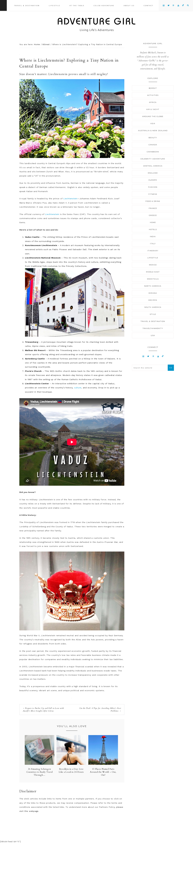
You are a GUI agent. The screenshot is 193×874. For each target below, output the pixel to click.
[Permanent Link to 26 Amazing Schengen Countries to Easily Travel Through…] (39, 764)
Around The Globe (152, 116)
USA (153, 335)
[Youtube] (158, 356)
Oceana (153, 293)
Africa (153, 102)
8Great (153, 88)
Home (153, 222)
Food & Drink (153, 201)
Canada (153, 145)
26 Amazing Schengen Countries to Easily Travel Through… (39, 772)
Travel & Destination (153, 321)
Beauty (153, 138)
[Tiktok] (162, 356)
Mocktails (153, 279)
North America (152, 286)
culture (77, 387)
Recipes (152, 300)
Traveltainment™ (153, 328)
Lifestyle (153, 258)
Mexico (153, 265)
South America (152, 307)
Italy (153, 244)
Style (153, 314)
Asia (152, 123)
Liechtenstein (70, 198)
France (153, 208)
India (153, 237)
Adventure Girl (96, 24)
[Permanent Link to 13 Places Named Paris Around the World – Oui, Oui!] (103, 764)
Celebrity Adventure (153, 159)
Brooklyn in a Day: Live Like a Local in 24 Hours (71, 770)
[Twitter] (148, 356)
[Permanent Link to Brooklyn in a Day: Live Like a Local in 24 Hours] (71, 764)
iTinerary (152, 251)
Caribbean (153, 152)
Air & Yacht (152, 109)
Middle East (153, 272)
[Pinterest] (153, 356)
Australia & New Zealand (153, 131)
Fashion (152, 187)
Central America (152, 166)
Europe (153, 180)
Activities (153, 95)
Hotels (153, 229)
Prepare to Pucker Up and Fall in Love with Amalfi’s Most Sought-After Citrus (43, 709)
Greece (153, 215)
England (153, 173)
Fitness (152, 194)
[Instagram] (143, 356)
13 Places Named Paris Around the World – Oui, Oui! (103, 772)
